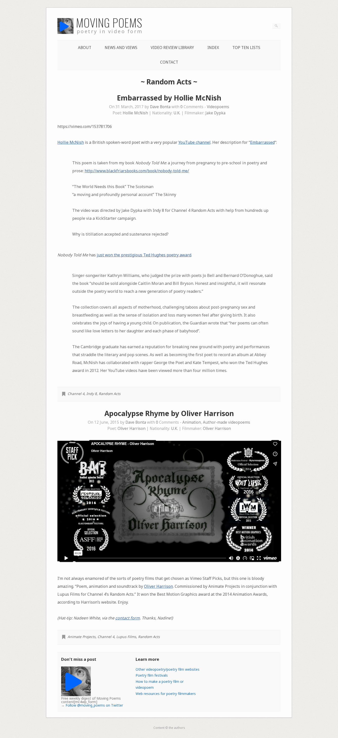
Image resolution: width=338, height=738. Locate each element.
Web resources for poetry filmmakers (166, 693)
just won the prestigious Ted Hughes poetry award (144, 255)
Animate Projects (82, 636)
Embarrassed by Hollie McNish (169, 97)
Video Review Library (172, 47)
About (84, 47)
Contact (169, 62)
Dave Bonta (160, 106)
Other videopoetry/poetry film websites (167, 669)
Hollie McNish (135, 113)
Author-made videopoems (226, 422)
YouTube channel (194, 142)
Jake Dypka (215, 113)
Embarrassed (262, 142)
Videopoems (218, 106)
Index (213, 47)
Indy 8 (91, 393)
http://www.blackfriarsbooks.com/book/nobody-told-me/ (137, 170)
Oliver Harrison (131, 428)
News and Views (121, 47)
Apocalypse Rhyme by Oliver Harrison (169, 413)
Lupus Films (126, 636)
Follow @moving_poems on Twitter (94, 705)
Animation (191, 422)
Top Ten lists (246, 47)
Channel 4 (76, 393)
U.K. (176, 113)
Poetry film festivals (152, 675)
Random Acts (110, 393)
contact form (127, 618)
